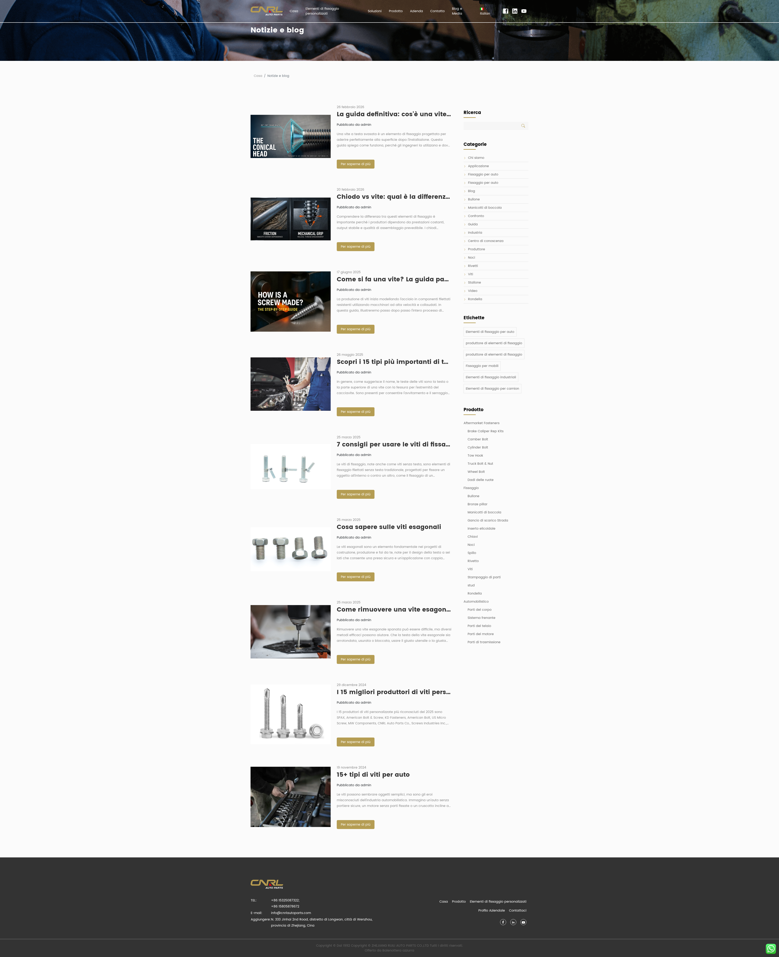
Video (472, 291)
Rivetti (473, 266)
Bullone (474, 199)
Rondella (475, 299)
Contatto (437, 11)
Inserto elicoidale (481, 528)
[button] (486, 11)
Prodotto (459, 901)
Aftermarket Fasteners (481, 423)
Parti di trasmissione (484, 642)
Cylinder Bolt (478, 447)
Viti (470, 274)
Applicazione (478, 166)
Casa (294, 11)
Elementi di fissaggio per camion (492, 388)
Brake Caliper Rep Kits (486, 431)
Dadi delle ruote (481, 480)
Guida (473, 224)
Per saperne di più (355, 164)
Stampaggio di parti (484, 577)
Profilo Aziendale (491, 910)
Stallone (474, 282)
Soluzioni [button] (375, 11)
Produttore (476, 249)
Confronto (476, 216)
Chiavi (473, 536)
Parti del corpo (480, 609)
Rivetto (473, 561)
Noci (471, 257)
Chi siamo (476, 157)
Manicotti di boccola (485, 207)
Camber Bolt (478, 439)
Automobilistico (476, 601)
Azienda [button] (416, 11)
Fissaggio (471, 488)
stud (471, 585)
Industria (475, 232)
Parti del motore (481, 634)
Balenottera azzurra (398, 950)
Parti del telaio (479, 626)
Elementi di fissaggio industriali (491, 377)
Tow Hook (475, 455)
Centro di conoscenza (486, 241)
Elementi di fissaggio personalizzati (322, 11)
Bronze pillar (477, 504)
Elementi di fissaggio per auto (490, 331)
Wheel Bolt (476, 471)
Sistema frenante (481, 617)
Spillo (472, 553)
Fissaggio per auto (483, 174)
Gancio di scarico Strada (488, 520)
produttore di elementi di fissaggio (494, 343)
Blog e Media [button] (457, 11)
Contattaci (517, 910)
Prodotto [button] (396, 11)
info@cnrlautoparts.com (291, 913)
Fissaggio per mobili (482, 366)
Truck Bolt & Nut (480, 463)
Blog (471, 191)
